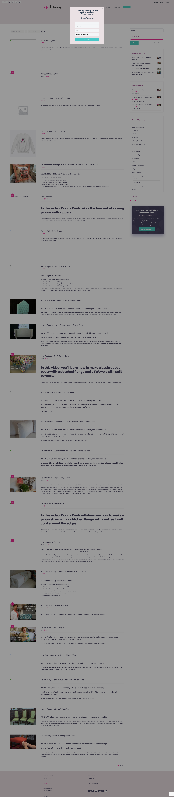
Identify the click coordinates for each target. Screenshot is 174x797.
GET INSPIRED (87, 39)
